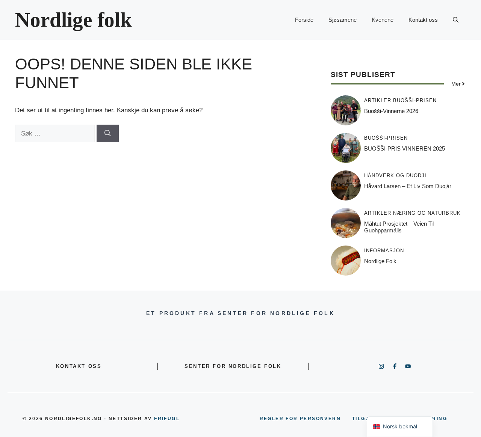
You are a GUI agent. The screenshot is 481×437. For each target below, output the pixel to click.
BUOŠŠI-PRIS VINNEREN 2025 (404, 148)
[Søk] (108, 134)
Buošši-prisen (415, 100)
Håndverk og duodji (395, 175)
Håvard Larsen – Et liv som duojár (407, 186)
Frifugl (167, 418)
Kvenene (382, 20)
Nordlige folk (73, 19)
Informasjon (384, 250)
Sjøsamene (342, 20)
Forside (304, 20)
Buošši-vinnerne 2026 (391, 111)
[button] (455, 20)
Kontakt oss (423, 20)
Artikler (377, 100)
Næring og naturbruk (427, 213)
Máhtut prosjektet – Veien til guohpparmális (399, 227)
